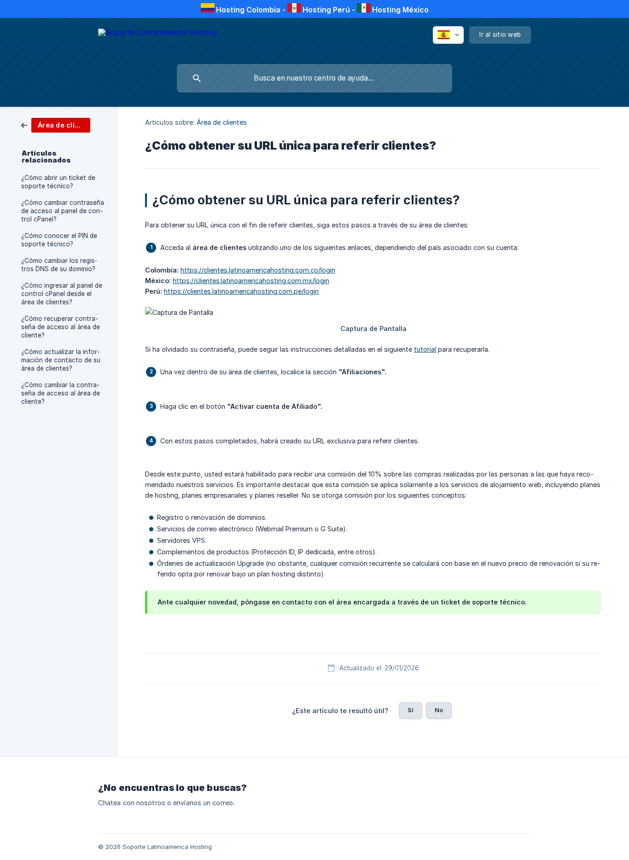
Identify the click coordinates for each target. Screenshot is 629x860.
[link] (55, 124)
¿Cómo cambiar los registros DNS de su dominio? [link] (59, 265)
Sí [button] (411, 710)
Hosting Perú (326, 9)
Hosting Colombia (248, 9)
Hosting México (400, 9)
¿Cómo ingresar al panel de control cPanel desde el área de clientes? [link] (61, 294)
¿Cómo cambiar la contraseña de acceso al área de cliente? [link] (60, 393)
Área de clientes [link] (222, 122)
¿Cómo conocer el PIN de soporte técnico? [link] (59, 240)
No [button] (439, 710)
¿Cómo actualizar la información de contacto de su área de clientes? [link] (60, 360)
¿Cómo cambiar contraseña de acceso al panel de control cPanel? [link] (62, 211)
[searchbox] (314, 78)
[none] (157, 39)
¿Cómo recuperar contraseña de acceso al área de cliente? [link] (60, 327)
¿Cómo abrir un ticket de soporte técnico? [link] (58, 182)
